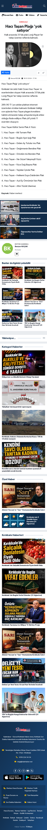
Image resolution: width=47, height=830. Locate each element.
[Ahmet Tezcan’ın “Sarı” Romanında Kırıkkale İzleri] (35, 294)
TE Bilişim (29, 827)
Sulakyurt (22, 820)
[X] (19, 771)
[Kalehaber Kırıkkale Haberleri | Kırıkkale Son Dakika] (23, 6)
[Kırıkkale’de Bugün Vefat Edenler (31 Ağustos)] (35, 273)
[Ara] (44, 6)
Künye (16, 813)
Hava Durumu (9, 811)
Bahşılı (12, 818)
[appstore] (13, 778)
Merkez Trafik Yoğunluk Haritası (31, 789)
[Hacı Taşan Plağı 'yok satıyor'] (23, 56)
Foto (20, 15)
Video (31, 15)
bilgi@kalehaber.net (25, 762)
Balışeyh (19, 818)
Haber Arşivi (31, 802)
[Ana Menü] (2, 6)
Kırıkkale (23, 22)
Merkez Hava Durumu (14, 788)
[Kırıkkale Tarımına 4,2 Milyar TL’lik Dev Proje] (12, 294)
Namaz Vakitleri (20, 811)
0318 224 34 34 (25, 757)
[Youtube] (28, 771)
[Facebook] (15, 771)
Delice (32, 818)
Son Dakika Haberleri (13, 802)
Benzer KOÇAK (15, 78)
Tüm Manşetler (32, 795)
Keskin (15, 820)
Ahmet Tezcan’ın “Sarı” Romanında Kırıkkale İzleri (34, 303)
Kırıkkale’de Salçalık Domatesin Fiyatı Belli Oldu (10, 282)
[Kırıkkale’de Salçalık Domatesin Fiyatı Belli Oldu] (12, 273)
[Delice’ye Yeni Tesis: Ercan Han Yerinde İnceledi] (12, 316)
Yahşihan (30, 820)
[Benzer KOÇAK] (7, 248)
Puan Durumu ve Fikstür (10, 796)
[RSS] (32, 771)
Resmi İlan (8, 15)
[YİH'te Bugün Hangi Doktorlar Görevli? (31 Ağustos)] (35, 316)
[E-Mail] (17, 254)
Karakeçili (39, 818)
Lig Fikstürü (32, 811)
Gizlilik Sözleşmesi (26, 813)
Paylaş (7, 72)
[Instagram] (23, 771)
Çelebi (26, 818)
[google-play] (34, 778)
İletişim (39, 811)
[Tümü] (44, 338)
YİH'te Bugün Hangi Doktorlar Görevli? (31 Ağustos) (33, 325)
